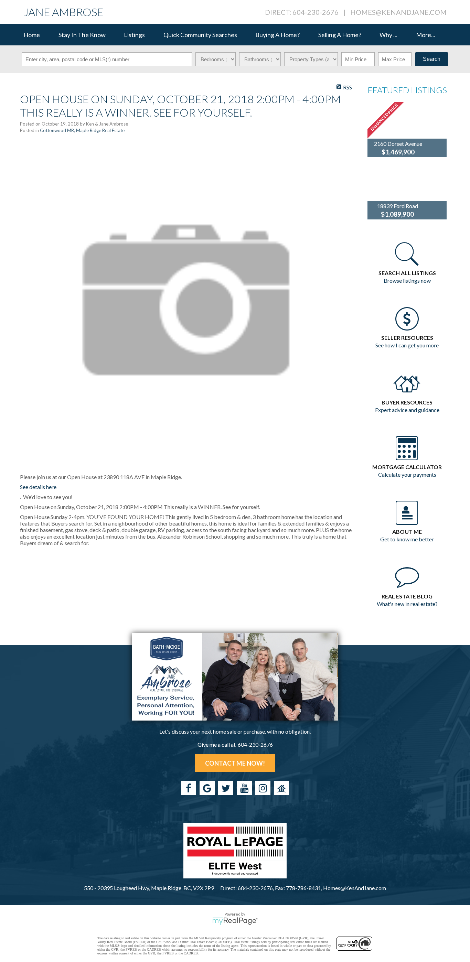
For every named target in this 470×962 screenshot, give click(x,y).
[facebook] (188, 788)
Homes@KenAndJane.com (398, 12)
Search (431, 59)
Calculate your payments (407, 474)
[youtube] (244, 788)
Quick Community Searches (200, 35)
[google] (207, 788)
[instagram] (262, 788)
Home (31, 35)
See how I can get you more (407, 345)
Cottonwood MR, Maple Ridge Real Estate (82, 130)
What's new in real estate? (407, 604)
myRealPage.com (235, 921)
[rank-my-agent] (281, 788)
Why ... (388, 35)
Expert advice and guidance (407, 410)
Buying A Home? (277, 35)
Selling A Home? (339, 35)
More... (425, 35)
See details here (38, 487)
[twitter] (225, 788)
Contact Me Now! (235, 763)
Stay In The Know (82, 35)
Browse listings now (407, 280)
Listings (134, 35)
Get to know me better (407, 539)
